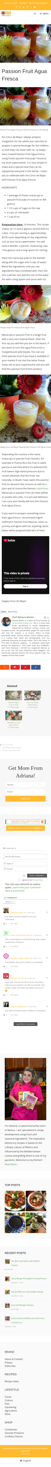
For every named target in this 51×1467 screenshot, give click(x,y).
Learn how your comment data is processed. (23, 889)
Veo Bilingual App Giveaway (11, 747)
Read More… (12, 1164)
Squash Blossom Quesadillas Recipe (27, 1291)
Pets (7, 1403)
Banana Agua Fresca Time (13, 703)
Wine (7, 1414)
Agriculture (11, 1410)
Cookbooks (11, 1429)
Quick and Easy (7, 745)
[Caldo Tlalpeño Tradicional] (36, 1202)
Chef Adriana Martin (23, 617)
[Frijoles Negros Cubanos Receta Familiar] (15, 1223)
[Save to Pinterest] (25, 667)
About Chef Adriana (38, 3)
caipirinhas (42, 488)
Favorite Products (14, 1433)
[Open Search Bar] (35, 13)
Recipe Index (12, 1381)
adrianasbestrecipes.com (22, 623)
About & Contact (14, 1359)
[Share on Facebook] (36, 667)
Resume (23, 3)
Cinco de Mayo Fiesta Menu (32, 703)
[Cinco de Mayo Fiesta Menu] (32, 695)
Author (3, 612)
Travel (8, 1396)
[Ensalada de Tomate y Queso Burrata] (15, 1202)
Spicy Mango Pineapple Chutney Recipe (28, 1278)
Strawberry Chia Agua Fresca (13, 723)
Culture (9, 1400)
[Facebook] (45, 617)
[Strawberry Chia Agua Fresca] (13, 715)
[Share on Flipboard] (15, 667)
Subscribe (10, 1366)
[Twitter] (48, 617)
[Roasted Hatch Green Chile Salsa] (36, 1223)
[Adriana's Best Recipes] (6, 13)
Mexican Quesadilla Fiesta (11, 750)
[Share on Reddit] (4, 667)
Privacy (9, 1362)
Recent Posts (12, 612)
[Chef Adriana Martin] (6, 625)
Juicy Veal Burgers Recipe (22, 1305)
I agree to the (32, 880)
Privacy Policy (10, 3)
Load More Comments (25, 1024)
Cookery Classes (14, 1436)
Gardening (10, 1407)
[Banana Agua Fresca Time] (13, 695)
